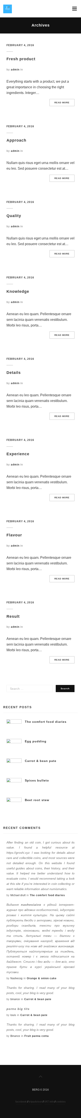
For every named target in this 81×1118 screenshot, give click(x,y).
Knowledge (17, 291)
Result (13, 616)
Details (13, 372)
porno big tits (18, 1009)
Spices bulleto (37, 780)
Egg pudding (35, 741)
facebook (21, 1101)
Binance (15, 1036)
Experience (17, 454)
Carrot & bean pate (40, 761)
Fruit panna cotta (36, 1036)
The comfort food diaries (46, 721)
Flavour (14, 535)
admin (15, 69)
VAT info (49, 1101)
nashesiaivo (31, 904)
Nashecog (16, 978)
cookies (61, 1101)
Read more (62, 102)
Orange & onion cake (42, 978)
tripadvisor (35, 1101)
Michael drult (17, 895)
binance (15, 999)
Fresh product (20, 59)
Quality (13, 216)
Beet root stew (37, 800)
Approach (16, 140)
